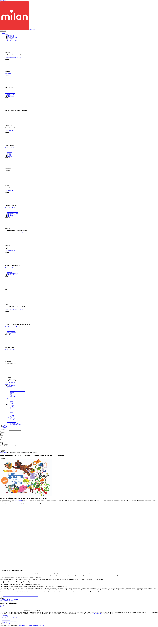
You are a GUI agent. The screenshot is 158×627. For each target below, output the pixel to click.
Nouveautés (7, 384)
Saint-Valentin (12, 396)
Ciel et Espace (12, 407)
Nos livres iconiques (14, 423)
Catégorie (2, 445)
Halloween (12, 392)
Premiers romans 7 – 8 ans (12, 213)
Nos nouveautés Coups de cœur (16, 424)
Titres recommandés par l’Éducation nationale (19, 420)
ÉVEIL (6, 34)
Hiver (11, 393)
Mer (10, 414)
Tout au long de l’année (12, 387)
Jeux (8, 275)
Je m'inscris (37, 610)
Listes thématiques (8, 386)
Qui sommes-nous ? (6, 620)
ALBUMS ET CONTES (10, 93)
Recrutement (4, 622)
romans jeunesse (29, 596)
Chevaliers (12, 405)
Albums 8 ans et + (11, 96)
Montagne (12, 415)
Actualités (4, 425)
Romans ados (10, 216)
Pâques (11, 395)
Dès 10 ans (9, 156)
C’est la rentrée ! (13, 418)
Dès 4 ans (9, 154)
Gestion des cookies (6, 623)
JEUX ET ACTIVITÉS (9, 270)
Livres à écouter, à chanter (12, 37)
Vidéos (2, 443)
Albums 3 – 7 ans (10, 94)
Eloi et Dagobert (18, 500)
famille (11, 596)
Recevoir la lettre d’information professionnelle (11, 617)
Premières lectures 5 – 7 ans (12, 212)
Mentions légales (21, 625)
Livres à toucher (10, 35)
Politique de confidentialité (96, 613)
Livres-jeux (9, 272)
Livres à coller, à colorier (12, 274)
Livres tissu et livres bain (12, 40)
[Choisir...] (14, 446)
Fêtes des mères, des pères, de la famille (17, 391)
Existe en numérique (5, 444)
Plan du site (42, 625)
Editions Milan (7, 596)
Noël (11, 394)
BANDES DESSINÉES (10, 329)
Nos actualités (5, 615)
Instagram (2, 607)
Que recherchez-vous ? (4, 431)
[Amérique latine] (14, 449)
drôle (4, 596)
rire (22, 596)
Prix (1, 437)
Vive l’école (9, 417)
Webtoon (9, 333)
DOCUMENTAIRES (9, 150)
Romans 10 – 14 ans (11, 215)
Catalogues (4, 426)
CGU (27, 625)
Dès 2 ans (9, 153)
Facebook (2, 605)
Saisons (11, 397)
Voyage (11, 403)
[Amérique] (14, 448)
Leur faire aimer (10, 398)
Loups (11, 413)
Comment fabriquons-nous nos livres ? (9, 621)
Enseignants (4, 427)
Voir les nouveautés (11, 385)
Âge (1, 433)
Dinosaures (12, 409)
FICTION (7, 210)
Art (10, 399)
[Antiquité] (14, 450)
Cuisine (11, 408)
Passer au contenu (3, 0)
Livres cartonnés (10, 39)
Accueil (1, 452)
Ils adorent (9, 404)
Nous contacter (5, 616)
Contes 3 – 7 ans (10, 95)
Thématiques (2, 450)
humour (14, 596)
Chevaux (11, 406)
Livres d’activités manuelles (12, 273)
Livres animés (10, 38)
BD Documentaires (11, 331)
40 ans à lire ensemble (11, 422)
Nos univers (4, 618)
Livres (3, 33)
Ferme (11, 411)
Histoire (11, 401)
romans (24, 596)
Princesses (12, 416)
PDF (2, 442)
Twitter (1, 606)
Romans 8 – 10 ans (11, 214)
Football (11, 412)
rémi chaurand (19, 596)
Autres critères (3, 440)
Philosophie (12, 402)
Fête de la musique (13, 389)
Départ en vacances (13, 388)
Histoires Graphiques (11, 332)
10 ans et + (9, 152)
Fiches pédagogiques (14, 419)
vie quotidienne (35, 596)
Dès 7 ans (9, 155)
